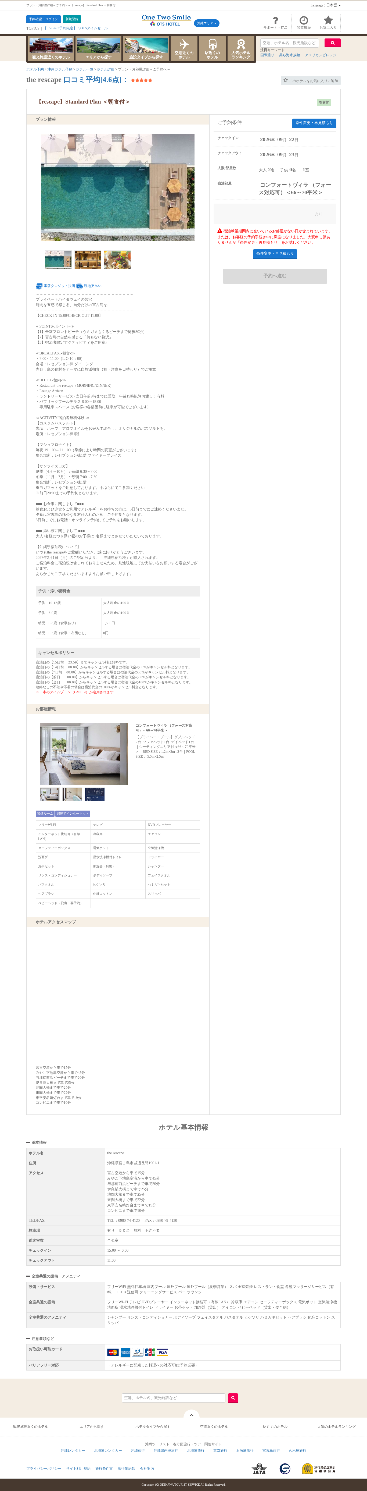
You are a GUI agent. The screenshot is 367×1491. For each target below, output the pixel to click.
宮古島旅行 (271, 1451)
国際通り (267, 55)
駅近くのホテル (212, 55)
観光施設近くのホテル (51, 57)
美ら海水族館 (289, 55)
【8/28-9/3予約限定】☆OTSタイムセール (75, 28)
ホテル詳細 (105, 69)
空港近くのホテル (184, 55)
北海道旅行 (195, 1451)
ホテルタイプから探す (152, 1427)
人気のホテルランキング (336, 1427)
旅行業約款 (126, 1469)
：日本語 (325, 5)
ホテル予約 (35, 69)
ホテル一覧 (84, 69)
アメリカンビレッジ (320, 55)
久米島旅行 (297, 1451)
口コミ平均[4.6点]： (96, 80)
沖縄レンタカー (73, 1451)
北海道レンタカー (108, 1451)
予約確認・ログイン (43, 19)
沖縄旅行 (138, 1451)
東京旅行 (220, 1451)
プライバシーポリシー (43, 1469)
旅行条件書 (104, 1469)
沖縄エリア (205, 23)
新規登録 (72, 19)
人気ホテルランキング (241, 55)
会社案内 (147, 1469)
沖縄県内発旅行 (166, 1451)
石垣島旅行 (245, 1451)
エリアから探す (98, 57)
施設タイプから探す (146, 57)
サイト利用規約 (78, 1469)
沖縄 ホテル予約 (60, 69)
